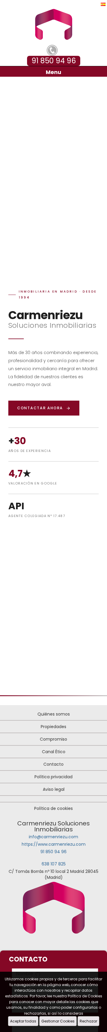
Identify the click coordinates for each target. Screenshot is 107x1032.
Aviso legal (53, 789)
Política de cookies (53, 808)
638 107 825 (54, 864)
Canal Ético (53, 752)
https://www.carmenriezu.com (54, 844)
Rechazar (88, 1021)
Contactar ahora (40, 407)
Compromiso (53, 739)
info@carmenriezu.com (53, 837)
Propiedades (53, 727)
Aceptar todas (23, 1021)
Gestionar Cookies (58, 1021)
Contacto (53, 764)
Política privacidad (53, 777)
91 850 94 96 (53, 852)
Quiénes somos (53, 714)
